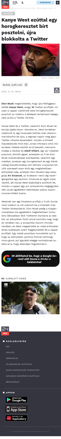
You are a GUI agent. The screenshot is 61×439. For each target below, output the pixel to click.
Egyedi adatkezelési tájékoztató (22, 370)
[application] (30, 298)
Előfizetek (45, 2)
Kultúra (8, 13)
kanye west (20, 8)
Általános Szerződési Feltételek (23, 376)
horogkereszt (46, 8)
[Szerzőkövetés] (26, 85)
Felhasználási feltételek (19, 364)
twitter (32, 8)
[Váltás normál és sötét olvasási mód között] (22, 2)
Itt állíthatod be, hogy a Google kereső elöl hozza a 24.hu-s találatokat (34, 259)
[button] (57, 8)
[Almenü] (15, 2)
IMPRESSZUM (12, 358)
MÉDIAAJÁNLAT (13, 382)
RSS (7, 347)
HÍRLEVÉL (10, 352)
